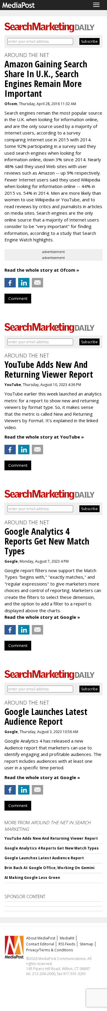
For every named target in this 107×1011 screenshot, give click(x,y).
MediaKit (67, 938)
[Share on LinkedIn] (23, 282)
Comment (17, 298)
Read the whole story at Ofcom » (41, 270)
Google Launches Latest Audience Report (44, 857)
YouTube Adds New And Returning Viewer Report (51, 838)
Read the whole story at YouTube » (44, 437)
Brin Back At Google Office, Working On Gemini (49, 867)
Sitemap (86, 944)
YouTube (12, 384)
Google (11, 561)
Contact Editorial (40, 944)
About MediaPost (40, 938)
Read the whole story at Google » (42, 617)
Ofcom (10, 103)
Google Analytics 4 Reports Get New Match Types (51, 848)
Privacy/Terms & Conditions (49, 950)
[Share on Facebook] (10, 282)
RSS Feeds (67, 944)
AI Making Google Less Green (32, 877)
